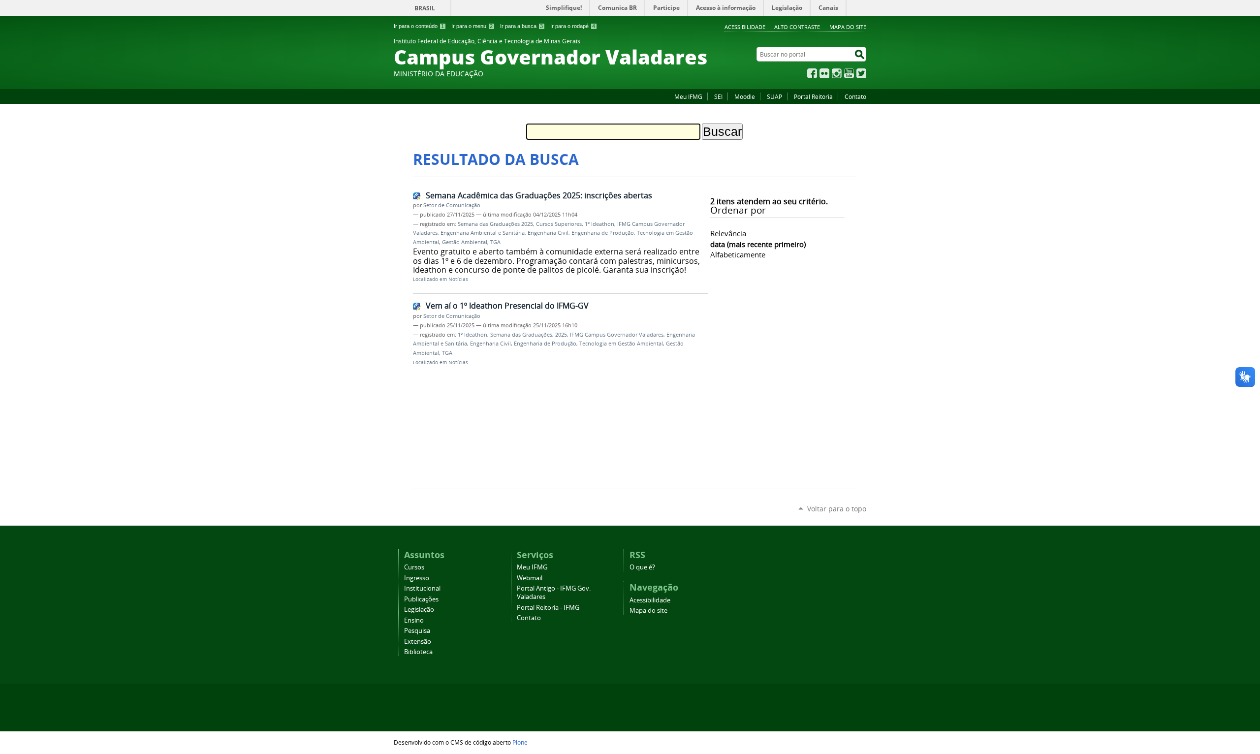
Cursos (414, 567)
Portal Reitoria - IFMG (548, 607)
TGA (495, 242)
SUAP (774, 96)
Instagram (837, 73)
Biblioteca (418, 652)
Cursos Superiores (559, 223)
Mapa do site (847, 27)
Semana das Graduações (521, 334)
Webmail (529, 578)
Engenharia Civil (548, 232)
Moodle (744, 96)
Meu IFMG (688, 96)
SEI (718, 96)
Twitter (861, 73)
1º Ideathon (599, 223)
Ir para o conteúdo (419, 26)
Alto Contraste (797, 27)
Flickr (824, 73)
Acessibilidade (744, 27)
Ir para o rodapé (572, 26)
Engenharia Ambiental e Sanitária (483, 232)
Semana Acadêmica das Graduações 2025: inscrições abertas (539, 195)
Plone (520, 742)
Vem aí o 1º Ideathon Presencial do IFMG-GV (507, 305)
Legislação (419, 609)
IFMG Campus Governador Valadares (616, 334)
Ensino (414, 620)
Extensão (417, 641)
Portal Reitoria (813, 96)
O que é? (642, 567)
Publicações (421, 599)
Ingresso (416, 578)
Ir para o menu (472, 26)
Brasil (424, 8)
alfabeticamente (737, 254)
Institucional (422, 588)
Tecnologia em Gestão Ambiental (621, 343)
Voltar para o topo (836, 508)
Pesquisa (417, 631)
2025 (561, 334)
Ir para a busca (521, 26)
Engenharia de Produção (602, 232)
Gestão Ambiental (464, 242)
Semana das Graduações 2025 (495, 223)
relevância (728, 233)
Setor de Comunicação (451, 205)
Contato (855, 96)
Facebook (812, 73)
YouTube (849, 73)
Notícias (458, 279)
